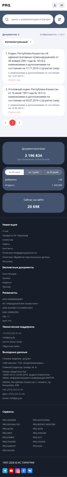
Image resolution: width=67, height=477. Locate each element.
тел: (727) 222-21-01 (12, 389)
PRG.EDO (37, 446)
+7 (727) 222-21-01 (12, 333)
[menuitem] (29, 231)
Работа (6, 244)
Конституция (9, 273)
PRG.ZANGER (9, 420)
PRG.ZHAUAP (39, 433)
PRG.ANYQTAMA (41, 420)
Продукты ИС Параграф (15, 235)
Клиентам (7, 239)
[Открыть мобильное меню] (62, 5)
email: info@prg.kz (12, 398)
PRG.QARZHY (9, 446)
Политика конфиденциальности (19, 252)
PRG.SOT (37, 437)
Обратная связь (11, 346)
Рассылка (7, 261)
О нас (5, 231)
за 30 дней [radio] (52, 172)
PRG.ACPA (38, 428)
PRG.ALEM (7, 428)
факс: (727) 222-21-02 (13, 393)
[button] (18, 42)
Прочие (6, 286)
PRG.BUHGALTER (11, 424)
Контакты (7, 248)
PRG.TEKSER (39, 441)
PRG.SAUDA (8, 450)
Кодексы (7, 282)
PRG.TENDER (9, 441)
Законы (6, 278)
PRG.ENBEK (8, 437)
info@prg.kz (8, 337)
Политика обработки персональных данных (26, 257)
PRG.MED (7, 433)
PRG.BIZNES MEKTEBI (44, 424)
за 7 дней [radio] (34, 172)
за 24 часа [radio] (14, 172)
